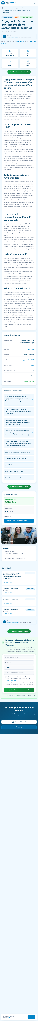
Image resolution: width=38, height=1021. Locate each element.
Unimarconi (20, 41)
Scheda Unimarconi (10, 551)
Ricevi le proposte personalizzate (20, 690)
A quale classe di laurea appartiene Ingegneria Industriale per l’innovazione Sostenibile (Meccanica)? (19, 422)
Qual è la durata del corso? (19, 465)
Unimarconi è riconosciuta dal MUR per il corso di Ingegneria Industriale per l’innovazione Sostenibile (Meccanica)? (19, 433)
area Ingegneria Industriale (22, 114)
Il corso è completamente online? (19, 458)
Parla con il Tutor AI (20, 722)
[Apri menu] (34, 3)
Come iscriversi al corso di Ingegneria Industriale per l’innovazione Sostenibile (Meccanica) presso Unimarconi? (19, 443)
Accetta (32, 1017)
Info (9, 1017)
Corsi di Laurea (9, 8)
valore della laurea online (23, 158)
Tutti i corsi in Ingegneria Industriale (14, 554)
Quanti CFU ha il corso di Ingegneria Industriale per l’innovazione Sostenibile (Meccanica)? (19, 411)
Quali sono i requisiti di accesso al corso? (19, 452)
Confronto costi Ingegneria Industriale (15, 558)
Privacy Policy (10, 680)
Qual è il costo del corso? (19, 478)
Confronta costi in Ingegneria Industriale (18, 521)
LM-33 (32, 365)
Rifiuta (24, 1017)
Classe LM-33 (8, 556)
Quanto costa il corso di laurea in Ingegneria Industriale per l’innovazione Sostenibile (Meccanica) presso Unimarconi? (19, 400)
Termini (15, 680)
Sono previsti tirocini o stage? (19, 471)
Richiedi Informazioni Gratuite (20, 72)
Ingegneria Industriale (21, 8)
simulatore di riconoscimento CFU (20, 247)
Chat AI (20, 727)
